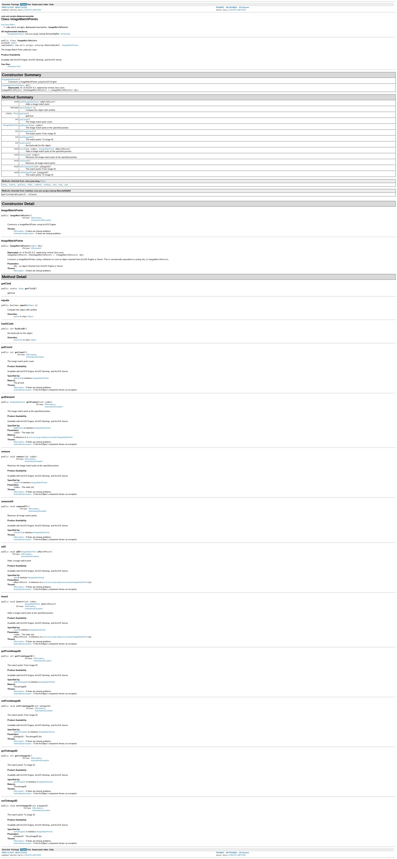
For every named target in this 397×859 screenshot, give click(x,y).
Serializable (65, 34)
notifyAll (38, 185)
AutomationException (35, 357)
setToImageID (25, 173)
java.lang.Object (8, 25)
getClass (21, 185)
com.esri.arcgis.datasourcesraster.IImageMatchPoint (50, 437)
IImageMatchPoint (31, 102)
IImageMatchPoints (15, 34)
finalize (12, 185)
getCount (23, 119)
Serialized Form (14, 66)
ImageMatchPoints (10, 79)
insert (22, 149)
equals (22, 108)
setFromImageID (26, 167)
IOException (36, 218)
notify (30, 185)
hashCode (24, 143)
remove (23, 155)
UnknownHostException (41, 220)
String (15, 113)
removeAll (24, 161)
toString (47, 185)
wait (54, 185)
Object (14, 43)
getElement (24, 125)
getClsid (23, 114)
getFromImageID (27, 131)
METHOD (37, 10)
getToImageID (25, 137)
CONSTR (28, 10)
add (21, 102)
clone (4, 185)
